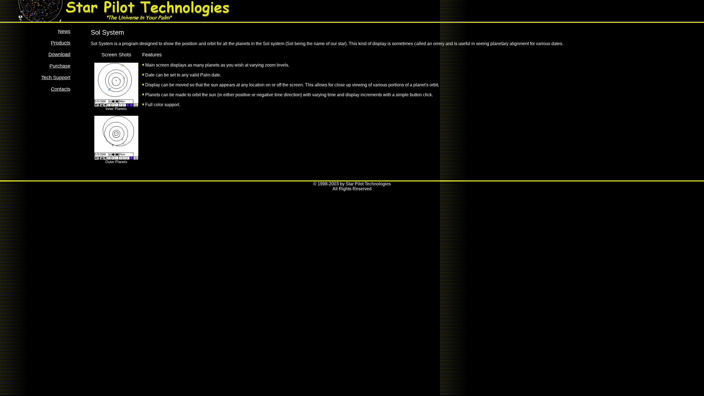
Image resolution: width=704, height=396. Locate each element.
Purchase (60, 66)
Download (59, 54)
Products (60, 43)
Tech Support (55, 77)
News (64, 31)
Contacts (60, 89)
